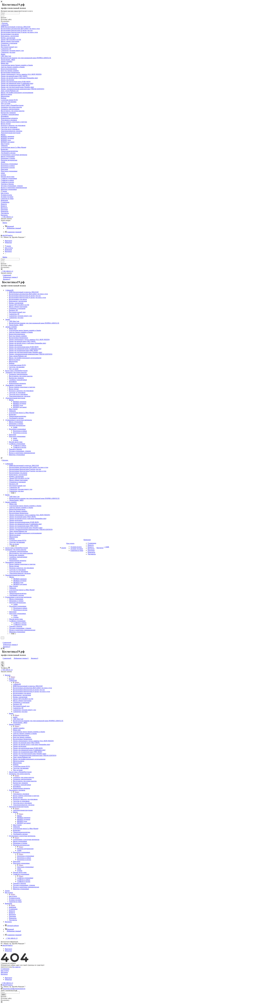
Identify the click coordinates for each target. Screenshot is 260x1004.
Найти (3, 994)
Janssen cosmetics (18, 728)
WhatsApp (8, 242)
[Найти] (2, 15)
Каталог (12, 679)
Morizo (19, 816)
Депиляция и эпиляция (21, 794)
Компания (12, 907)
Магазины (4, 972)
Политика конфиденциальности (14, 988)
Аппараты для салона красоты (23, 777)
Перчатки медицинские (25, 848)
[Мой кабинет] (2, 640)
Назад (13, 677)
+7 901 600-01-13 (7, 217)
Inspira (15, 717)
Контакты (4, 974)
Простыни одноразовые (25, 867)
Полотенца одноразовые (25, 856)
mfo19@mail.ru (7, 235)
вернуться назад (6, 967)
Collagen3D (17, 684)
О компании (5, 969)
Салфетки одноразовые (25, 878)
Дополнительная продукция (22, 810)
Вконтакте (8, 241)
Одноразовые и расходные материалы (26, 839)
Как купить (13, 896)
